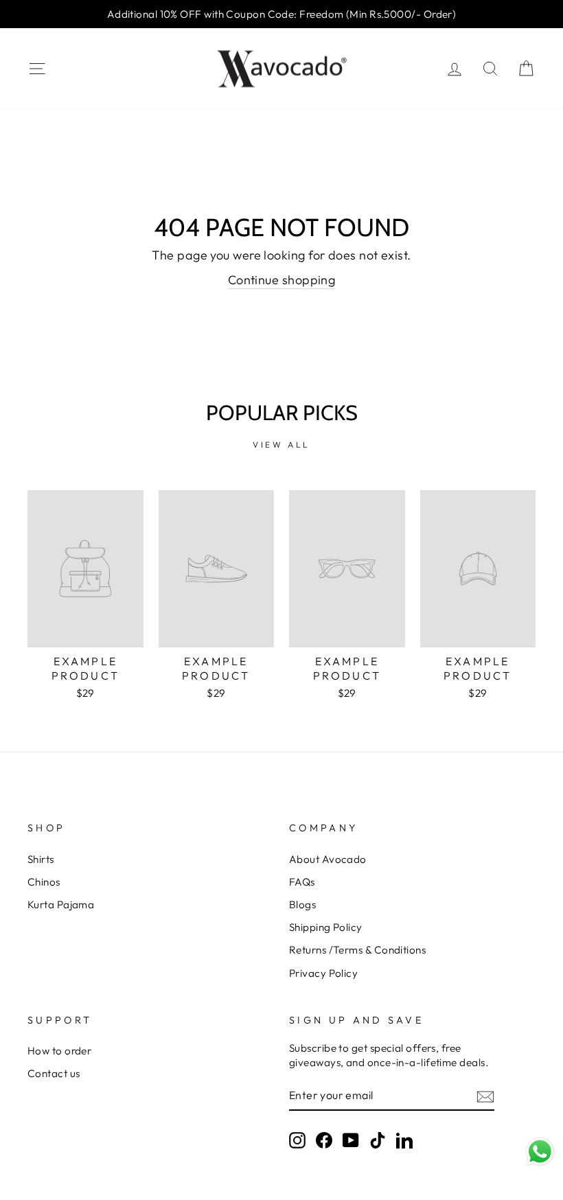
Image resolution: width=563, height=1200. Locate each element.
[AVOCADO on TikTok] (377, 1139)
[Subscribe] (485, 1096)
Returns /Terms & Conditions (357, 949)
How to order (59, 1050)
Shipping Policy (326, 927)
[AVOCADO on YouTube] (351, 1139)
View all (281, 444)
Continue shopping (282, 280)
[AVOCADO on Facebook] (324, 1139)
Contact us (53, 1073)
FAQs (302, 881)
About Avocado (328, 859)
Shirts (40, 859)
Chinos (43, 881)
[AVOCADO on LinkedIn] (404, 1139)
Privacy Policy (323, 973)
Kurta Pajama (60, 904)
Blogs (302, 904)
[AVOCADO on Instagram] (297, 1139)
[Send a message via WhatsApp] (540, 1151)
